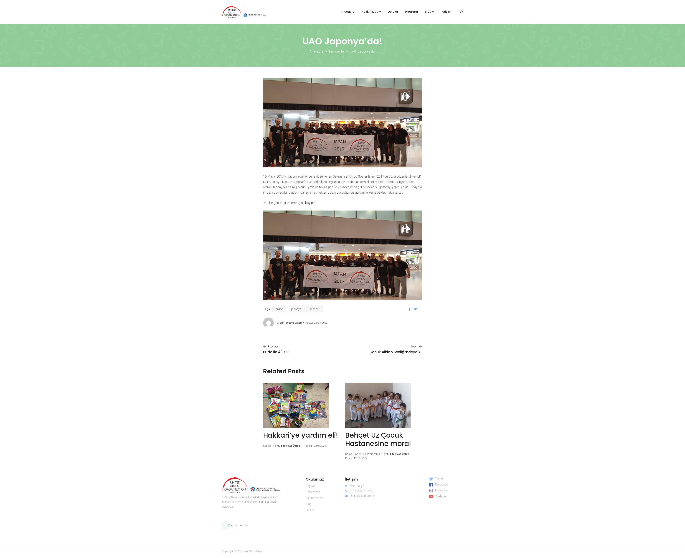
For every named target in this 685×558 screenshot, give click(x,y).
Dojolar (393, 12)
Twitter (439, 478)
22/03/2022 (321, 322)
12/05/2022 (319, 445)
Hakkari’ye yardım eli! (300, 435)
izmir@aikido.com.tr (362, 495)
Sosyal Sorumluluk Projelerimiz (362, 454)
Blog (428, 12)
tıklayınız (309, 203)
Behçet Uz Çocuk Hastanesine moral (378, 439)
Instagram (441, 490)
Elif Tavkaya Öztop (291, 322)
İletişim (446, 12)
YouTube (440, 496)
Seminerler (336, 51)
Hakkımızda (370, 12)
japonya (296, 309)
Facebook (441, 484)
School (267, 445)
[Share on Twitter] (415, 309)
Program (411, 12)
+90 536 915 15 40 (361, 491)
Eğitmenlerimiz (315, 498)
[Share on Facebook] (410, 309)
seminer (314, 309)
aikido (279, 309)
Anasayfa (347, 12)
